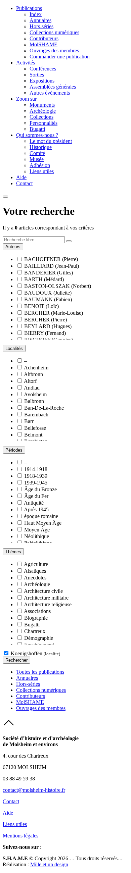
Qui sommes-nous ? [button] (37, 135)
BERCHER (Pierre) (45, 319)
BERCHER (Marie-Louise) (53, 313)
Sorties (37, 75)
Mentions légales (20, 835)
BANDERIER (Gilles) (48, 272)
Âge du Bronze (40, 489)
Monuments (42, 105)
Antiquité (34, 503)
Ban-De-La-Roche (44, 408)
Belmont (33, 435)
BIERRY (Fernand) (45, 333)
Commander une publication (60, 56)
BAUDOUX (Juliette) (48, 293)
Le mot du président (51, 141)
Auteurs (12, 246)
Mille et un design (49, 864)
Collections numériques (54, 32)
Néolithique (36, 536)
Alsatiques (35, 571)
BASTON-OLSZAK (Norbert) (57, 286)
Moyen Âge (37, 529)
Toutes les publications (40, 672)
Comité (37, 153)
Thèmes (13, 551)
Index (36, 14)
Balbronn (34, 401)
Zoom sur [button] (26, 99)
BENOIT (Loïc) (41, 306)
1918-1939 (35, 476)
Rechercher (16, 660)
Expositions (42, 81)
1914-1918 (35, 469)
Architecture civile (43, 591)
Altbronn (33, 374)
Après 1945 (36, 509)
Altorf (30, 381)
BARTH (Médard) (44, 279)
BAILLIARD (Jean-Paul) (51, 266)
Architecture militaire (46, 598)
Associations (37, 611)
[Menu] (5, 197)
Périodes (14, 450)
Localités (14, 348)
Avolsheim (35, 394)
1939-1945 (35, 482)
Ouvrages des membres (54, 50)
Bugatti (37, 129)
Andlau (32, 388)
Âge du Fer (36, 496)
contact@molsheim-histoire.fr (34, 790)
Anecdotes (35, 577)
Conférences (43, 68)
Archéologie (43, 111)
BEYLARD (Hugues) (48, 326)
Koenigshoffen (35, 653)
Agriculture (36, 564)
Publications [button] (29, 8)
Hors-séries (41, 26)
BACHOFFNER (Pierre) (51, 259)
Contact (24, 183)
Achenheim (36, 367)
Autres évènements (50, 93)
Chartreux (34, 631)
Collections (41, 117)
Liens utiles (42, 171)
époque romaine (41, 516)
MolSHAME (43, 44)
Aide (21, 177)
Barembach (36, 414)
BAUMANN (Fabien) (48, 299)
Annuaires (40, 20)
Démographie (38, 638)
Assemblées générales (53, 87)
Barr (29, 421)
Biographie (36, 618)
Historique (41, 147)
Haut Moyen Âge (42, 523)
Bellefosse (35, 428)
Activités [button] (25, 62)
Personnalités (43, 123)
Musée (37, 159)
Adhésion (40, 165)
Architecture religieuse (48, 604)
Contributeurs (44, 38)
